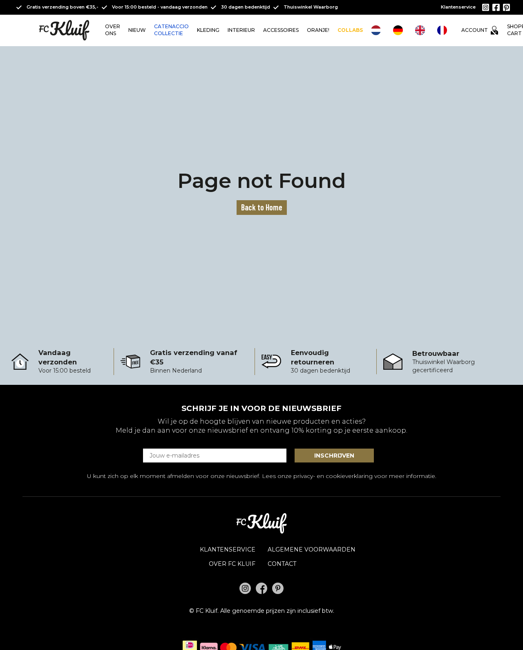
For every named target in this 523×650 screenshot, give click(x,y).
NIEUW (137, 30)
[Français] (444, 30)
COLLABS (350, 30)
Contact (282, 563)
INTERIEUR (241, 30)
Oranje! (318, 30)
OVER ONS (112, 29)
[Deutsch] (400, 30)
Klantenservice (458, 7)
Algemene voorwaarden (311, 549)
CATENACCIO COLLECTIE (171, 29)
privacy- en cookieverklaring (333, 476)
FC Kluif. (207, 610)
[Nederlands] (378, 30)
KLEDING (208, 30)
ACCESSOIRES (281, 30)
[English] (422, 30)
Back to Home (261, 207)
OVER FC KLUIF (232, 563)
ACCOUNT (474, 30)
